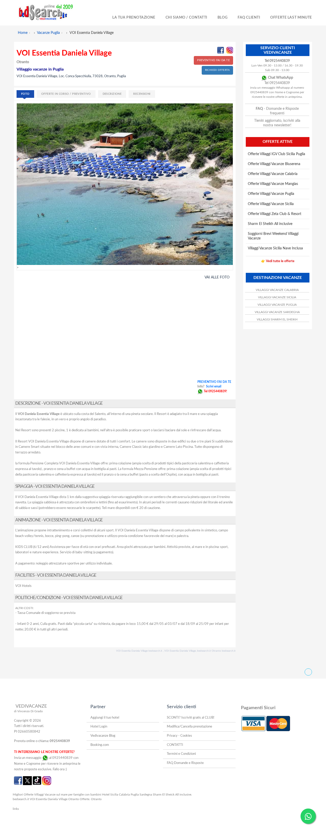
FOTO (25, 93)
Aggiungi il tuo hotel (104, 717)
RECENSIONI (141, 93)
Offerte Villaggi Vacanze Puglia (271, 194)
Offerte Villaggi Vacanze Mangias (273, 184)
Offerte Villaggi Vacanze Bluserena (274, 164)
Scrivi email (213, 386)
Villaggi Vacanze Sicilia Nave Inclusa (275, 248)
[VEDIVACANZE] (51, 12)
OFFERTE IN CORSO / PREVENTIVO (66, 93)
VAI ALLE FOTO (217, 277)
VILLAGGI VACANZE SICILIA (277, 297)
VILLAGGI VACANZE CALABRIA (277, 289)
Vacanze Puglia (48, 33)
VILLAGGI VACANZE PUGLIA (277, 304)
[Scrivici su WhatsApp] (200, 391)
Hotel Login (98, 726)
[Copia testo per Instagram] (229, 50)
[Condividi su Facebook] (220, 50)
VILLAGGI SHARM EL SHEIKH (277, 319)
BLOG (222, 17)
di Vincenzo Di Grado (28, 711)
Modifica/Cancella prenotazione (189, 726)
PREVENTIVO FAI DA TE (213, 60)
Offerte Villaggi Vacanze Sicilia (271, 204)
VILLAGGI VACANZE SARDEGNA (277, 312)
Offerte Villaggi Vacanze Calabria (272, 174)
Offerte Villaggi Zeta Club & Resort (274, 214)
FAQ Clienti (249, 17)
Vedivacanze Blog (102, 735)
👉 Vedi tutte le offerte (277, 261)
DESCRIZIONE (112, 93)
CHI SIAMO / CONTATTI (186, 17)
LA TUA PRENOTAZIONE (133, 17)
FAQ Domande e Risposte (185, 763)
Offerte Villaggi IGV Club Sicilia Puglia (276, 154)
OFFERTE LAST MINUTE (291, 17)
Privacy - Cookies (179, 735)
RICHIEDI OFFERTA (217, 70)
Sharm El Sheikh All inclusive (270, 224)
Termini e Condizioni (181, 754)
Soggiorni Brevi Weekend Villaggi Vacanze (273, 236)
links (16, 808)
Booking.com (99, 745)
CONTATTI (175, 745)
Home (23, 33)
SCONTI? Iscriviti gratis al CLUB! (190, 717)
